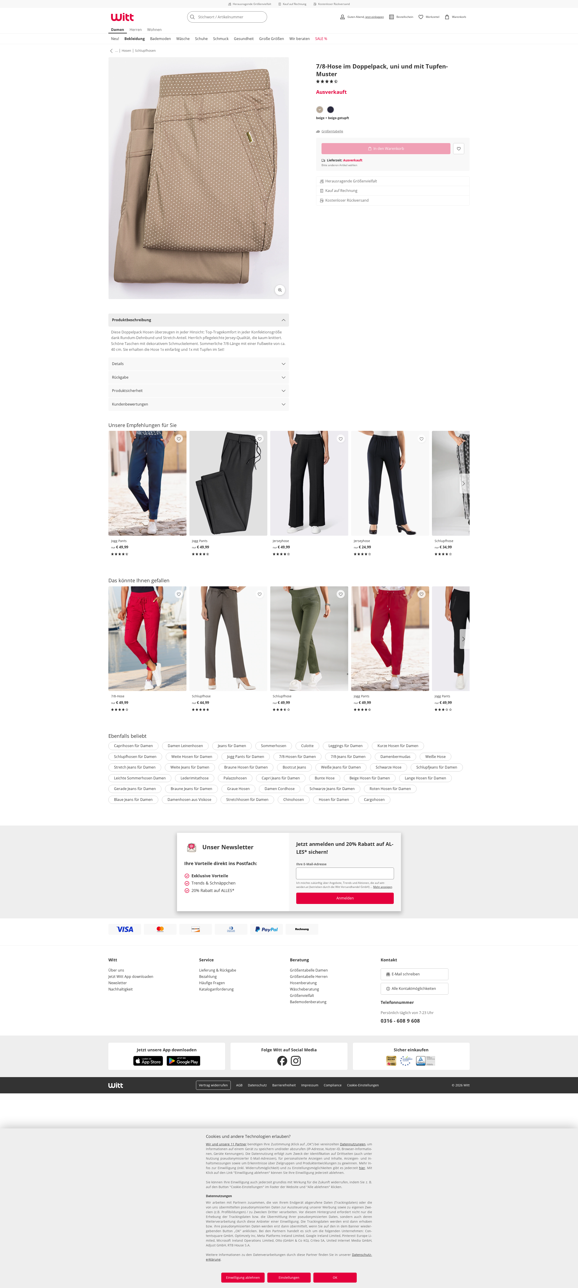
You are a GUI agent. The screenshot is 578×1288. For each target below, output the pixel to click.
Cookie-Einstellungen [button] (363, 1085)
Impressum (309, 1085)
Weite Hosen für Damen (191, 756)
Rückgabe (120, 377)
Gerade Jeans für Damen (135, 788)
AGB (239, 1085)
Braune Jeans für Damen (191, 788)
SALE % (321, 38)
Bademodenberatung (308, 1001)
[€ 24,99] (390, 483)
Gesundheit (244, 38)
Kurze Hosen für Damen (398, 745)
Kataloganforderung (216, 989)
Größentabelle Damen (309, 970)
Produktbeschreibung (131, 319)
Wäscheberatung (304, 989)
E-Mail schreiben (403, 975)
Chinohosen (293, 799)
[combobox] (237, 17)
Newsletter (117, 982)
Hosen (126, 50)
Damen (117, 29)
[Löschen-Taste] (262, 17)
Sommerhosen (273, 745)
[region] (289, 1208)
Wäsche (183, 38)
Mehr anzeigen (382, 887)
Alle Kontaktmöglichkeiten (414, 988)
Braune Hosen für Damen (246, 767)
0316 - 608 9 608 (400, 1020)
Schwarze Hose (388, 767)
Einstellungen (289, 1277)
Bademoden (160, 38)
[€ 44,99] (228, 638)
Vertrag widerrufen (213, 1085)
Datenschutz (257, 1085)
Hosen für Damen (334, 799)
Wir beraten (299, 38)
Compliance (333, 1085)
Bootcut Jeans (294, 767)
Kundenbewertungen (130, 404)
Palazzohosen (235, 778)
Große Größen (271, 38)
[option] (319, 109)
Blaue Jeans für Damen (133, 799)
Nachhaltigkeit (120, 989)
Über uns (116, 970)
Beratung (299, 959)
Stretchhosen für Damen (247, 799)
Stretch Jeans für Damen (135, 767)
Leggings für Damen (346, 745)
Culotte (307, 745)
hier (362, 1168)
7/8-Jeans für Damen (348, 756)
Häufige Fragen (212, 982)
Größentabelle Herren (309, 976)
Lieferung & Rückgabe (217, 970)
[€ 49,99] (147, 483)
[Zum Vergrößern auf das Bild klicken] (280, 290)
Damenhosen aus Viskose (189, 799)
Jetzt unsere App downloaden (167, 1049)
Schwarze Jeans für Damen (332, 788)
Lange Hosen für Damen (425, 778)
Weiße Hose (435, 756)
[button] (110, 51)
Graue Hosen (238, 788)
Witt (112, 959)
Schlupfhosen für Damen (135, 756)
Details (118, 363)
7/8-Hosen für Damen (297, 756)
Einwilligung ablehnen (243, 1277)
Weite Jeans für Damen (189, 767)
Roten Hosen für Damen (390, 788)
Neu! (115, 38)
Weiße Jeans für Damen (341, 767)
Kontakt (389, 959)
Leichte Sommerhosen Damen (140, 778)
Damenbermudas (395, 756)
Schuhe (201, 38)
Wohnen (154, 29)
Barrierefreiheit (284, 1085)
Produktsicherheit (127, 390)
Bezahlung (208, 976)
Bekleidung (134, 38)
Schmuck (220, 38)
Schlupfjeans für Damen (436, 767)
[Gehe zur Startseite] (122, 17)
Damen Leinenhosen (185, 745)
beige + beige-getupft (332, 118)
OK (335, 1277)
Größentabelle (332, 131)
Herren (136, 29)
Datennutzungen (353, 1144)
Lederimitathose (195, 778)
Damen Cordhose (280, 788)
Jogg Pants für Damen (245, 756)
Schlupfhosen (145, 50)
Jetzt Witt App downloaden (130, 976)
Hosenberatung (303, 982)
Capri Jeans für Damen (281, 778)
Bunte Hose (325, 778)
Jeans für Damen (232, 745)
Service (206, 959)
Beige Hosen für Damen (370, 778)
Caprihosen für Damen (133, 745)
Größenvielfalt (302, 995)
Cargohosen (374, 799)
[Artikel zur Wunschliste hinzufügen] (458, 148)
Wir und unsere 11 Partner (226, 1144)
